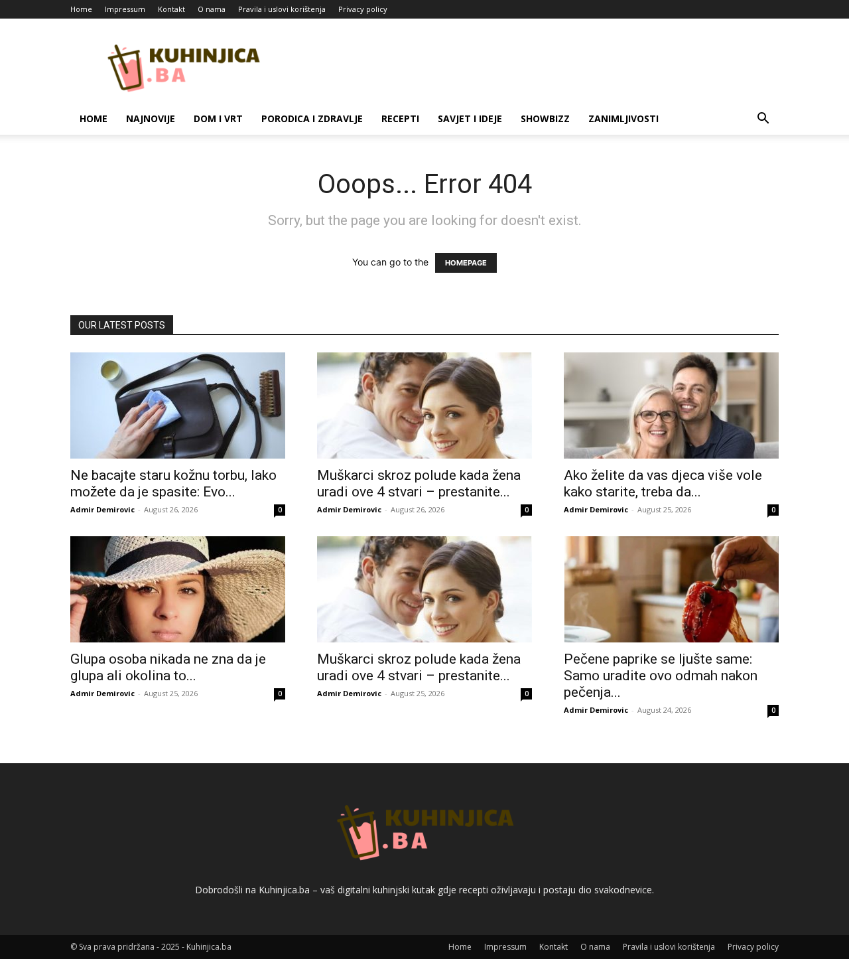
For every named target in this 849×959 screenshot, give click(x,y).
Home (81, 9)
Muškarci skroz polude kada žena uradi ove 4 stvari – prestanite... (419, 483)
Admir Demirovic (102, 509)
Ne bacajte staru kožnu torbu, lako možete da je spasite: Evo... (173, 483)
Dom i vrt (218, 118)
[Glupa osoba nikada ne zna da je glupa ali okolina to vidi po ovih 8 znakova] (177, 589)
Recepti (400, 118)
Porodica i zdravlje (312, 118)
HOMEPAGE (466, 262)
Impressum (125, 9)
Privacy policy (362, 9)
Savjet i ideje (470, 118)
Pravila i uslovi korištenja (282, 9)
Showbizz (545, 118)
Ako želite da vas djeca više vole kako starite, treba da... (663, 483)
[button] (763, 119)
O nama (212, 9)
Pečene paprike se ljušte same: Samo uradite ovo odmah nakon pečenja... (660, 675)
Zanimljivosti (623, 118)
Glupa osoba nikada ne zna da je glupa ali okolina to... (168, 667)
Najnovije (150, 118)
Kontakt (171, 9)
